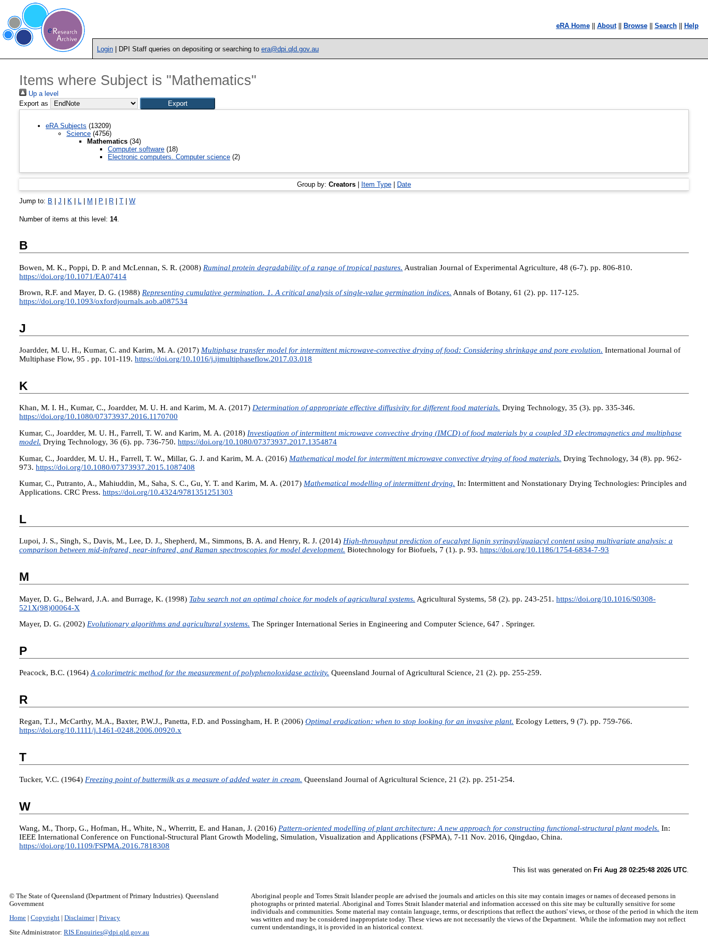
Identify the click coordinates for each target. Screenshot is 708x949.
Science (78, 133)
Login (105, 49)
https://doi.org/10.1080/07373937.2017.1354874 (257, 442)
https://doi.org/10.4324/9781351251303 (168, 492)
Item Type (376, 184)
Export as (33, 103)
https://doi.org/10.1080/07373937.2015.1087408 (115, 467)
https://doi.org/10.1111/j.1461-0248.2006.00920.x (100, 730)
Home (17, 918)
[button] (177, 103)
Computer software (136, 149)
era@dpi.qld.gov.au (290, 49)
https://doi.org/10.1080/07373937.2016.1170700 (98, 416)
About (606, 26)
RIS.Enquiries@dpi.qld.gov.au (106, 932)
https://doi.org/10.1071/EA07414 (72, 276)
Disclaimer (79, 918)
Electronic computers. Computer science (169, 157)
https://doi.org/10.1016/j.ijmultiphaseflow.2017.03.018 (223, 359)
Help (691, 26)
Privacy (109, 918)
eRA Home (573, 26)
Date (404, 184)
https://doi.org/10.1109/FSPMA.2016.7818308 (94, 846)
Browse (635, 26)
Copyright (45, 918)
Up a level (42, 93)
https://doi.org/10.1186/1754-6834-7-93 (544, 550)
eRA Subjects (66, 126)
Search (666, 26)
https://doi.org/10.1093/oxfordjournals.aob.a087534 (103, 301)
